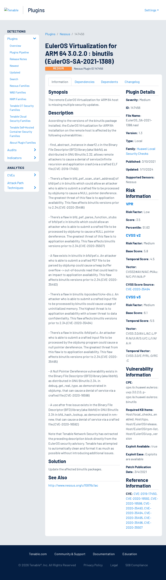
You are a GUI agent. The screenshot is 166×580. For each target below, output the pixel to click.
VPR (129, 203)
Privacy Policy (93, 565)
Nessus (65, 34)
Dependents (109, 82)
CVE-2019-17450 (145, 493)
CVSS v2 (133, 235)
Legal (114, 565)
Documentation (104, 554)
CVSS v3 (133, 296)
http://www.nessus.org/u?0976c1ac (73, 485)
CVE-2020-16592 (137, 498)
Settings (150, 10)
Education (129, 554)
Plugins (36, 10)
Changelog (132, 82)
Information (60, 82)
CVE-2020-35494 (138, 289)
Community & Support (69, 554)
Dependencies (85, 82)
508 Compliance (137, 565)
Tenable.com (38, 554)
